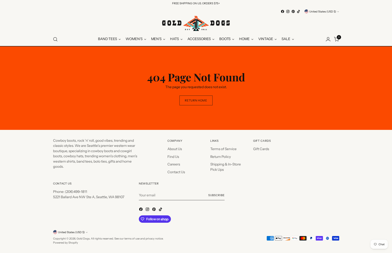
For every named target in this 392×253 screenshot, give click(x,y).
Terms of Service (223, 149)
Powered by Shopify (65, 242)
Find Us (173, 157)
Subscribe (216, 195)
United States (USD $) (322, 11)
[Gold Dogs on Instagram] (288, 11)
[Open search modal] (55, 39)
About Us (174, 149)
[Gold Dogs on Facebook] (282, 11)
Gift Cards (261, 149)
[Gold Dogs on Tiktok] (298, 11)
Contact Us (176, 172)
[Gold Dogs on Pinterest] (293, 11)
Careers (173, 164)
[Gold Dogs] (196, 23)
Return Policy (220, 157)
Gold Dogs (83, 238)
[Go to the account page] (328, 39)
